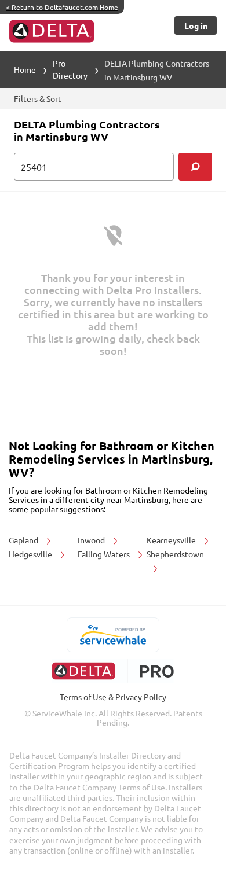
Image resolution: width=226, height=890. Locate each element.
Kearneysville (172, 540)
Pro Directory (70, 69)
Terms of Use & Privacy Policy (113, 697)
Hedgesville (31, 554)
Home (25, 69)
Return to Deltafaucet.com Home (62, 7)
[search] (195, 167)
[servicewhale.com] (113, 634)
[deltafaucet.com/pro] (113, 671)
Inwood (92, 540)
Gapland (24, 540)
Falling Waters (105, 554)
